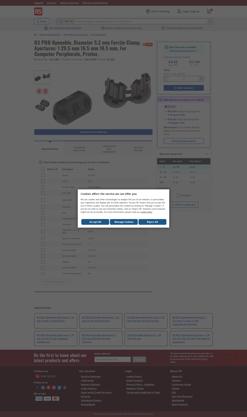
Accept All (95, 221)
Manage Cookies (123, 221)
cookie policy (146, 212)
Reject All (152, 221)
